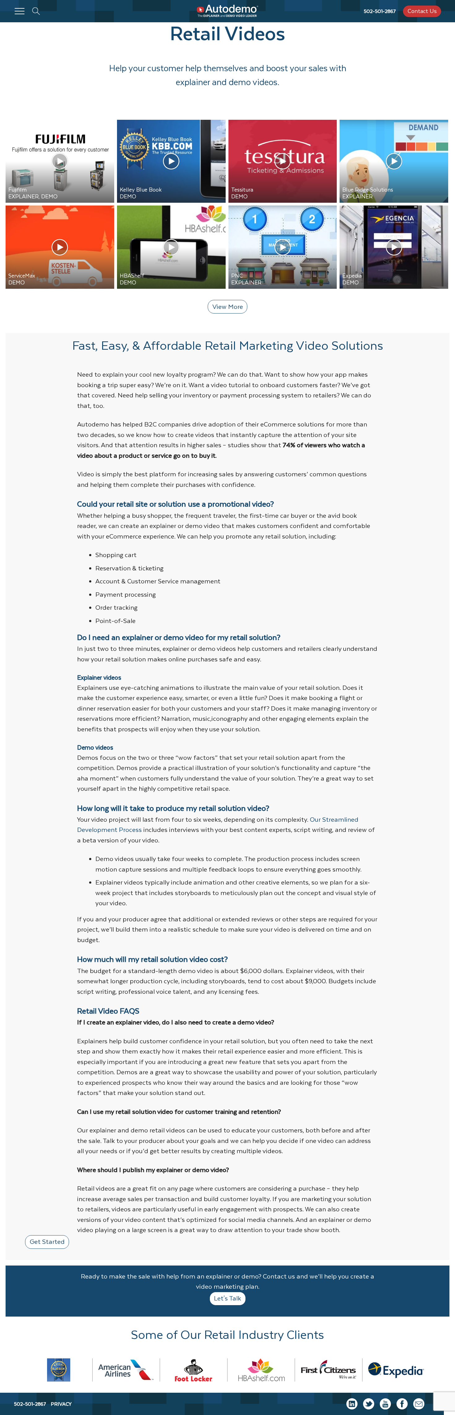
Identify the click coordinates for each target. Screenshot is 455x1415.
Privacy (61, 1404)
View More (227, 306)
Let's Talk (227, 1298)
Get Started (47, 1241)
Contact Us (422, 11)
